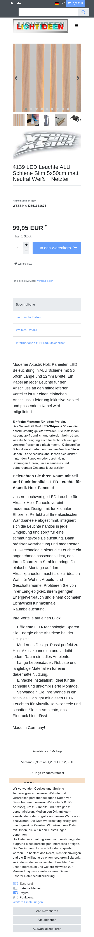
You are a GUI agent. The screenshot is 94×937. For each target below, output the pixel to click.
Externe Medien (31, 888)
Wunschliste (24, 263)
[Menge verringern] (26, 251)
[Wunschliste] (63, 3)
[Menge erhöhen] (26, 245)
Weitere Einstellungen (28, 902)
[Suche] (83, 12)
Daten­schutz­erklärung (39, 876)
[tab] (47, 304)
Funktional (27, 897)
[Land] (57, 3)
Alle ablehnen (47, 919)
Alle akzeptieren (47, 911)
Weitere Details (26, 330)
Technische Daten (28, 317)
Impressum (29, 866)
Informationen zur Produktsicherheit (40, 343)
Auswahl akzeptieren (47, 928)
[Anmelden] (12, 3)
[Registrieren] (19, 3)
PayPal (24, 893)
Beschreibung (25, 304)
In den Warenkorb (55, 248)
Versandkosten (45, 280)
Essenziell (26, 883)
